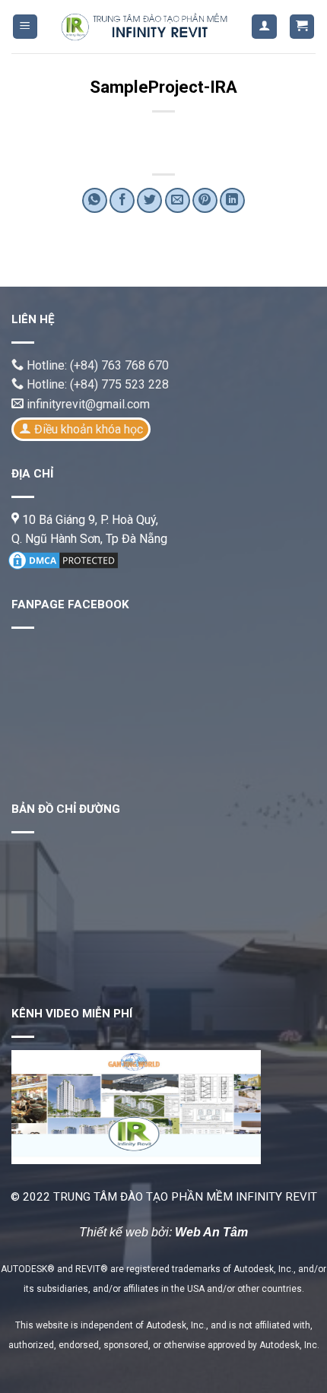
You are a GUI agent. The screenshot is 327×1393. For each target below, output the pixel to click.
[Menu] (25, 27)
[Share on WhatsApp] (94, 200)
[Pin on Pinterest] (204, 200)
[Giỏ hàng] (302, 27)
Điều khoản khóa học (88, 429)
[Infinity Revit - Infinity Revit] (145, 27)
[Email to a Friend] (177, 200)
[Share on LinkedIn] (232, 200)
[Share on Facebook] (122, 200)
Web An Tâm (211, 1232)
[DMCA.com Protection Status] (63, 559)
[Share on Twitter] (149, 200)
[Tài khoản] (264, 27)
